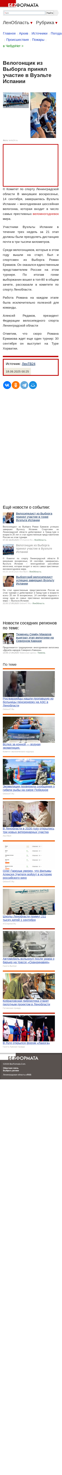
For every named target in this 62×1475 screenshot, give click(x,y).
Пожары (38, 39)
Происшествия (17, 39)
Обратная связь (11, 1068)
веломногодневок (46, 214)
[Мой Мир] (33, 385)
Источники (39, 33)
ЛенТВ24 (28, 364)
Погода (56, 33)
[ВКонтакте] (7, 385)
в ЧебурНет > (13, 46)
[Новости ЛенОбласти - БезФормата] (20, 4)
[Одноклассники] (16, 385)
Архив (23, 33)
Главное (9, 33)
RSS (29, 1075)
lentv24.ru (13, 140)
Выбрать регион (11, 1070)
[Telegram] (24, 385)
